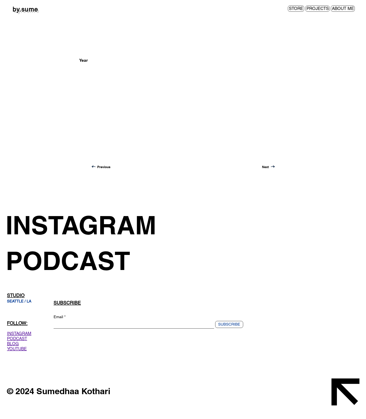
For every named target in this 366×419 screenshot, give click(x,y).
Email (58, 317)
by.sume (25, 9)
